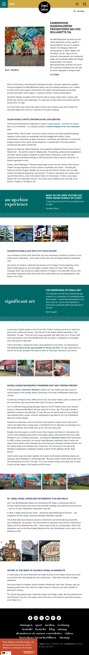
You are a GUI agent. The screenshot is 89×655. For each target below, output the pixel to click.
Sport (38, 625)
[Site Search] (84, 4)
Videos (69, 633)
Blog (52, 629)
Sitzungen (26, 625)
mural (18, 512)
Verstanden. (27, 647)
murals (60, 258)
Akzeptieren (28, 652)
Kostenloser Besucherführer (37, 637)
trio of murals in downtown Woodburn (24, 389)
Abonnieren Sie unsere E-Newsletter (39, 633)
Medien (50, 625)
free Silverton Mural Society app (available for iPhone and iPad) (33, 347)
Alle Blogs (80, 11)
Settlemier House (58, 437)
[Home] (44, 7)
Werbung (63, 625)
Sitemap (64, 637)
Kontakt (27, 629)
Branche (40, 629)
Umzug (62, 629)
